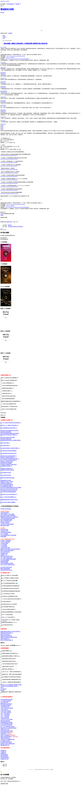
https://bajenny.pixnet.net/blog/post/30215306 (8, 186)
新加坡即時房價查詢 (4, 757)
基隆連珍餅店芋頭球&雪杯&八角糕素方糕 (9, 517)
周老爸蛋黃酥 (3, 536)
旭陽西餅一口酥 (3, 554)
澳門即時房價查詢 (4, 756)
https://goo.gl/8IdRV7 (10, 57)
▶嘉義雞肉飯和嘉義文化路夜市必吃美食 (9, 499)
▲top (1, 228)
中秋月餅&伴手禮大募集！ (6, 508)
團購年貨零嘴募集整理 (5, 568)
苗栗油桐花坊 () (6, 733)
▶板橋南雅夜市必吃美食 (5, 480)
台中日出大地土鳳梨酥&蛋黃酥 (7, 524)
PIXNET (31, 769)
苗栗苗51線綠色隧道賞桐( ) (9, 736)
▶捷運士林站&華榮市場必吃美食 (7, 477)
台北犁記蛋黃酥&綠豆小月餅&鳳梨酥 (8, 535)
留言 (11, 221)
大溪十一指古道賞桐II (5, 715)
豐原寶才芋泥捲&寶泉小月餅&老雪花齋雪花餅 (10, 549)
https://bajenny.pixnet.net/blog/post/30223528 (8, 183)
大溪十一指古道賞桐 (4, 716)
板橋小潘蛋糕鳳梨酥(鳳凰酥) (6, 519)
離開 (7, 783)
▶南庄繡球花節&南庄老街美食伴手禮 (8, 453)
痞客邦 (8, 221)
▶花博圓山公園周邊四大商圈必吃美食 (8, 464)
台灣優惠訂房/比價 (4, 759)
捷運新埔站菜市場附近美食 (6, 635)
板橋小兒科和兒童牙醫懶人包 (6, 640)
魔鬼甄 (1, 215)
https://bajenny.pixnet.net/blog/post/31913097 (8, 159)
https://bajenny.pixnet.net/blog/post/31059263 (8, 172)
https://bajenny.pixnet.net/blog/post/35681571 (8, 155)
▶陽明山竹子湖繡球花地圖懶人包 (7, 457)
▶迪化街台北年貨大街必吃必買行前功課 (9, 488)
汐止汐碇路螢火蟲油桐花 (5, 700)
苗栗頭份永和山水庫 (4, 729)
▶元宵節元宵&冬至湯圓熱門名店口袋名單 (9, 430)
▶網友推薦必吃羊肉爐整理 (6, 463)
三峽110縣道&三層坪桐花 (5, 712)
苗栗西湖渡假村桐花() (6, 732)
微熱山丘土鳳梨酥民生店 (5, 521)
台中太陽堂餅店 (3, 544)
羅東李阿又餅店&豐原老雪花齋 (7, 550)
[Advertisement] (10, 22)
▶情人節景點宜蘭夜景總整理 (6, 484)
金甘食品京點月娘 (4, 529)
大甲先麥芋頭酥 (3, 546)
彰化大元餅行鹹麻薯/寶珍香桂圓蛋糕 (8, 559)
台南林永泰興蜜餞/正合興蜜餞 (6, 563)
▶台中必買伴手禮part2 (5, 445)
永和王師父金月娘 (4, 530)
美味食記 (10, 225)
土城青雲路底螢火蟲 (4, 706)
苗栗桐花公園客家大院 (5, 738)
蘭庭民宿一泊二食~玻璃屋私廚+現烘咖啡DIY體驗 (10, 684)
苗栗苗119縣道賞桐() (8, 735)
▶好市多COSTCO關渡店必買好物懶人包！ (9, 425)
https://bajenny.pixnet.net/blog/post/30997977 (8, 165)
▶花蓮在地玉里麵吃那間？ (6, 438)
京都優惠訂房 (3, 753)
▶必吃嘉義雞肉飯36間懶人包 (6, 486)
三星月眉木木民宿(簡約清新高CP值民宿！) (9, 686)
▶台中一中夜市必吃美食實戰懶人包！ (8, 497)
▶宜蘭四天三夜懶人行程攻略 (6, 481)
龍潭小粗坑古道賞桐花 (5, 720)
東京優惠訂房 (3, 750)
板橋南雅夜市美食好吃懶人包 (6, 632)
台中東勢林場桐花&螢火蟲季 (6, 699)
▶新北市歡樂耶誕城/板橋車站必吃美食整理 (9, 433)
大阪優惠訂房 (3, 751)
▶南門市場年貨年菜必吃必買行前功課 (8, 490)
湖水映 (1, 687)
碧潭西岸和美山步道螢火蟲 (6, 703)
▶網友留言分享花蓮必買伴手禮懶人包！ (9, 434)
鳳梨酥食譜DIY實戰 (4, 525)
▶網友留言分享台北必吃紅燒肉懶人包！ (9, 494)
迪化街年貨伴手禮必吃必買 (6, 567)
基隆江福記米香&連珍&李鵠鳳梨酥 (7, 515)
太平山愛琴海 (3, 689)
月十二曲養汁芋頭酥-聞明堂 (6, 557)
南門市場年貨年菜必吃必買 (6, 570)
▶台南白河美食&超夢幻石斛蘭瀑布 (7, 502)
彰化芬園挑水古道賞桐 (5, 740)
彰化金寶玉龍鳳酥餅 (4, 560)
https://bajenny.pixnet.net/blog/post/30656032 (8, 179)
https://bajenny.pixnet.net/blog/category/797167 (9, 193)
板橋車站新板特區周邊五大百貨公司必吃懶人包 (10, 631)
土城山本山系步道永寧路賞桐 (6, 708)
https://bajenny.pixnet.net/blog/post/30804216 (8, 176)
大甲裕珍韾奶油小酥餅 (5, 547)
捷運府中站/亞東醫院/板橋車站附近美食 (8, 637)
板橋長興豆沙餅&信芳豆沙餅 (6, 556)
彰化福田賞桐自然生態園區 (6, 742)
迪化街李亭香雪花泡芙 (5, 551)
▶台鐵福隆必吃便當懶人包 (6, 465)
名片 (4, 38)
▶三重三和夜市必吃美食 (5, 475)
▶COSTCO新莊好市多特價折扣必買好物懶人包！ (10, 422)
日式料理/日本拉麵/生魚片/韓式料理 (15, 226)
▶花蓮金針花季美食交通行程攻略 (7, 437)
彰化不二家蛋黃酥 (4, 533)
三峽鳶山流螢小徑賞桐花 (5, 710)
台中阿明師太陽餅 (4, 543)
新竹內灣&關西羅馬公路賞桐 (6, 723)
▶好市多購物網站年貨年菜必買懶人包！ (9, 427)
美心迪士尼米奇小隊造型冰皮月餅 (7, 564)
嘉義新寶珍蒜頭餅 (4, 561)
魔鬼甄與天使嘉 (7, 9)
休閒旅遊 (10, 33)
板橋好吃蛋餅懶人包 (4, 638)
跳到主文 (2, 12)
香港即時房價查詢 (4, 754)
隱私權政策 (47, 769)
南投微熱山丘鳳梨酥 (4, 522)
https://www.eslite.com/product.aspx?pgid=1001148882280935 (17, 58)
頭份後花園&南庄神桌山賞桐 (6, 730)
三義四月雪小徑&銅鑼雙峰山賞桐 (7, 739)
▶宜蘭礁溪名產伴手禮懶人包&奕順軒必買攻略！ (10, 440)
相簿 (4, 35)
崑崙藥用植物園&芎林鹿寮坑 (6, 722)
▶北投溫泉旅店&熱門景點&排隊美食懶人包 (9, 458)
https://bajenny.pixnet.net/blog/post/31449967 (8, 162)
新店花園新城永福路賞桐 (5, 705)
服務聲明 (51, 769)
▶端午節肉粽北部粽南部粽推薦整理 (8, 491)
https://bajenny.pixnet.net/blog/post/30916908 (8, 169)
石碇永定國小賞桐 (4, 702)
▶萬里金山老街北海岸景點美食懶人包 (8, 455)
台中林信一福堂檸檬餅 (5, 541)
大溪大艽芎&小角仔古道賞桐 (6, 719)
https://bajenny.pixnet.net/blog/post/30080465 (8, 190)
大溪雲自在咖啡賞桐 (4, 718)
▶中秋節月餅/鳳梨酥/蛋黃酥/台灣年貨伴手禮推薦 (10, 487)
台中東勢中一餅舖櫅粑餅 (5, 540)
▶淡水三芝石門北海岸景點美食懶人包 (8, 460)
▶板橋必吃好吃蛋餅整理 (5, 431)
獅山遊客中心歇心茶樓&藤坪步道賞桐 (8, 728)
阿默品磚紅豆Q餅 (4, 553)
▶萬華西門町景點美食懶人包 (6, 468)
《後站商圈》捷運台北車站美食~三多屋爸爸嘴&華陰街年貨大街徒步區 (25, 43)
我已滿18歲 (3, 783)
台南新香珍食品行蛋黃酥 (5, 532)
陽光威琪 (2, 690)
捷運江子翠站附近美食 (5, 634)
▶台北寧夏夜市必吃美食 (5, 472)
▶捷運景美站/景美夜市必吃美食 (7, 469)
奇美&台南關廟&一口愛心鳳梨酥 (7, 514)
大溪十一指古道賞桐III (5, 713)
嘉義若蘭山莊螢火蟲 (4, 745)
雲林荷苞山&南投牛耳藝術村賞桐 (7, 743)
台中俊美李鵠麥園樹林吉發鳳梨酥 (7, 518)
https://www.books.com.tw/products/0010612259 (15, 56)
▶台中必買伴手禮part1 (5, 442)
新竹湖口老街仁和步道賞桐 (6, 725)
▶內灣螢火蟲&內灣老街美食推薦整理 (8, 450)
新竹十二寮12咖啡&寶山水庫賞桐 (7, 726)
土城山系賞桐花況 (4, 709)
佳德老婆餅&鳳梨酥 (4, 512)
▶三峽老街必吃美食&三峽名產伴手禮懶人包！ (10, 448)
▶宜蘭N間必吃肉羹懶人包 (6, 483)
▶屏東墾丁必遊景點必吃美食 (6, 461)
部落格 (4, 37)
